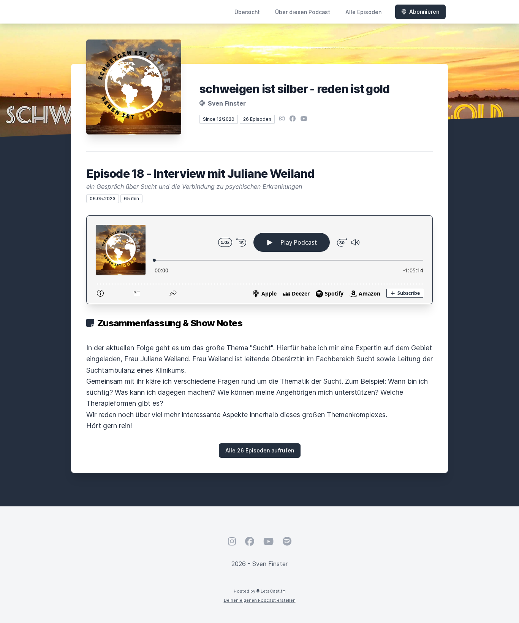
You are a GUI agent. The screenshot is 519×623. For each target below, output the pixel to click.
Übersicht (247, 12)
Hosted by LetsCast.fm (260, 591)
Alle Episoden (363, 12)
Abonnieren (424, 11)
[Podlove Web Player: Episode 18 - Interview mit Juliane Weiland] (259, 260)
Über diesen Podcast (302, 12)
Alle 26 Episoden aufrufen (259, 450)
